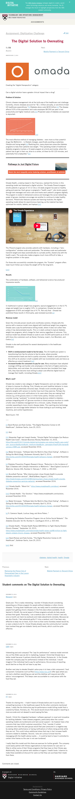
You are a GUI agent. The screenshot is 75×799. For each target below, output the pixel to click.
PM (9, 47)
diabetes (43, 557)
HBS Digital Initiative (35, 3)
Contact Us (37, 795)
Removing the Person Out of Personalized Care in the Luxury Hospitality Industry (17, 573)
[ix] (36, 301)
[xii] (32, 361)
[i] (29, 107)
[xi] (12, 339)
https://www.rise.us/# (43, 672)
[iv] (37, 134)
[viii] (7, 270)
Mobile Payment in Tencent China (56, 51)
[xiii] (39, 373)
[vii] (39, 204)
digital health (52, 557)
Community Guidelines (37, 792)
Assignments (37, 22)
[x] (53, 313)
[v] (27, 144)
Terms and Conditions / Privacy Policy (37, 789)
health (60, 557)
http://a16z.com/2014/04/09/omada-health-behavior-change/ (29, 457)
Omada (66, 557)
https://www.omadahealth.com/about (45, 486)
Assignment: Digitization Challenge (25, 33)
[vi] (29, 154)
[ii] (58, 107)
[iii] (36, 112)
